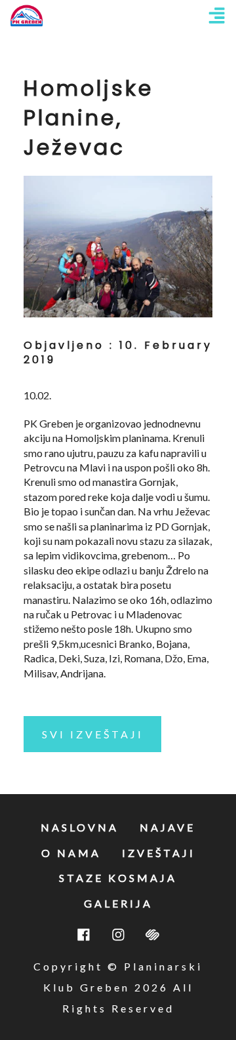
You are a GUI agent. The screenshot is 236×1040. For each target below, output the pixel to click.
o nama (71, 853)
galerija (118, 903)
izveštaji (158, 853)
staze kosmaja (118, 877)
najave (167, 827)
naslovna (80, 827)
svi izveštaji (93, 734)
